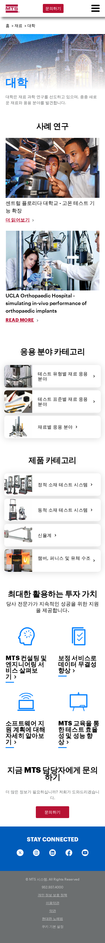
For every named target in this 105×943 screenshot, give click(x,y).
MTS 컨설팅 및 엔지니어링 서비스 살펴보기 (26, 667)
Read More (20, 319)
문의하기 (53, 8)
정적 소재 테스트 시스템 (64, 484)
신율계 (46, 535)
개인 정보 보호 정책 (52, 895)
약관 (52, 911)
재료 (18, 25)
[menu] (95, 8)
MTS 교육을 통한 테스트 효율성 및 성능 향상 (78, 732)
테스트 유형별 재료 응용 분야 (63, 376)
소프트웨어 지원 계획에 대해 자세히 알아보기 (25, 732)
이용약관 (52, 903)
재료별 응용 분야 (56, 426)
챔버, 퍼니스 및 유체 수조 (64, 560)
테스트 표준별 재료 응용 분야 (63, 401)
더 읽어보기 (18, 219)
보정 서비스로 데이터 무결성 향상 (77, 664)
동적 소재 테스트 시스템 (64, 509)
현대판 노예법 (52, 918)
